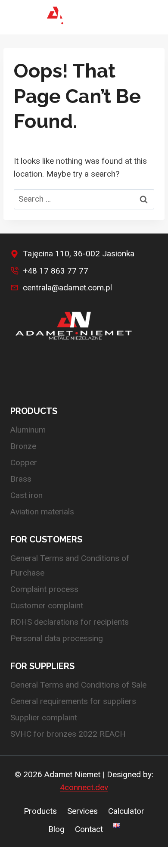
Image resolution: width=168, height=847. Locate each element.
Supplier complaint (43, 717)
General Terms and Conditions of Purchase (69, 565)
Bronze (23, 446)
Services (82, 811)
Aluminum (28, 430)
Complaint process (44, 589)
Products (40, 811)
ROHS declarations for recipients (69, 622)
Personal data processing (56, 638)
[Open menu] (149, 17)
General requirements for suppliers (73, 701)
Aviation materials (42, 512)
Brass (20, 479)
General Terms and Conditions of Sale (78, 685)
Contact (89, 829)
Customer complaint (46, 605)
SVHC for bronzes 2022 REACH (68, 734)
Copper (23, 462)
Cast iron (26, 495)
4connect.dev (84, 787)
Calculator (126, 811)
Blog (56, 829)
